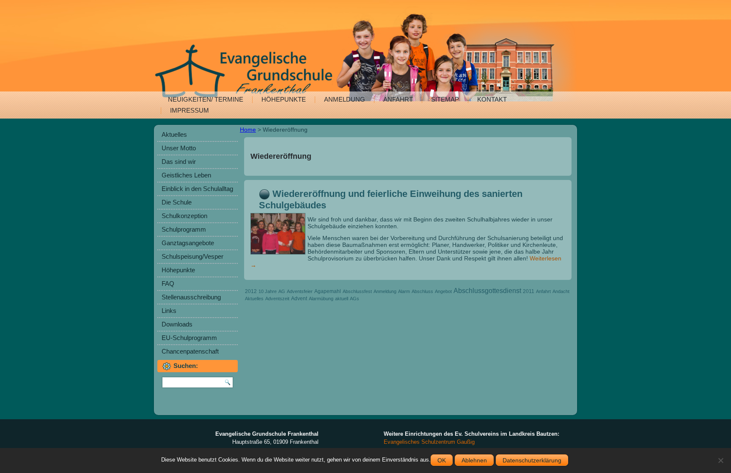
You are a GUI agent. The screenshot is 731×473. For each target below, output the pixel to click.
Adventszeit (277, 298)
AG (281, 291)
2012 (251, 291)
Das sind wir (179, 161)
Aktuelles (174, 134)
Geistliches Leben (186, 175)
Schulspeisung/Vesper (192, 256)
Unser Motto (179, 148)
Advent (299, 299)
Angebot (443, 291)
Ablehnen (474, 460)
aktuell (341, 298)
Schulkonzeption (184, 215)
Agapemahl (327, 291)
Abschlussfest (357, 291)
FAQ (168, 283)
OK (441, 460)
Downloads (177, 324)
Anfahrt (398, 99)
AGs (354, 298)
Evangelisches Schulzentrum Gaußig (429, 442)
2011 (528, 291)
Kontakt (492, 99)
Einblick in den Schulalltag (197, 188)
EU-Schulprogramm (189, 337)
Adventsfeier (300, 291)
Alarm (404, 291)
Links (169, 310)
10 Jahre (267, 291)
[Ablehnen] (720, 460)
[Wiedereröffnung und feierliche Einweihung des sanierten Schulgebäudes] (279, 254)
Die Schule (177, 202)
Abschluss (422, 291)
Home (248, 129)
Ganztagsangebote (188, 242)
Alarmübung (321, 298)
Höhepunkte (283, 99)
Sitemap (445, 99)
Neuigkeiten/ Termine (205, 99)
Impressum (189, 110)
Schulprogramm (184, 229)
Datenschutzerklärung (532, 460)
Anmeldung (344, 99)
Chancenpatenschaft (190, 351)
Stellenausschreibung (191, 297)
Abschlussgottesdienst (487, 290)
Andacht (560, 291)
